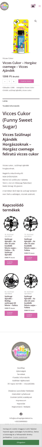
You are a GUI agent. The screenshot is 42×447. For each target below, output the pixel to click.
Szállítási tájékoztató (21, 381)
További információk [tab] (11, 106)
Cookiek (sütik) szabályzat (21, 397)
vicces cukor (26, 90)
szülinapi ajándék (15, 90)
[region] (21, 435)
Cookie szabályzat (20, 437)
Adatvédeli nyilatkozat (21, 394)
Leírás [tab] (5, 101)
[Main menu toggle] (39, 6)
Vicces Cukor (8, 58)
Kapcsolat (21, 404)
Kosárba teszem (26, 81)
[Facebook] (21, 414)
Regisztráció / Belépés (21, 407)
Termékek (21, 374)
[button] (35, 21)
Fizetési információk (21, 377)
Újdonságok (21, 371)
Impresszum (21, 400)
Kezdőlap (21, 368)
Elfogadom (21, 442)
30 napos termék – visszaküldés (21, 384)
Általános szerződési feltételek (21, 391)
